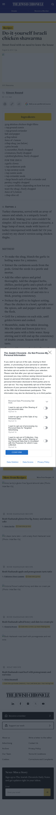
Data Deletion (12, 462)
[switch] (45, 408)
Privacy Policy (43, 462)
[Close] (50, 353)
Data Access (28, 462)
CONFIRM (17, 452)
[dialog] (28, 407)
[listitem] (28, 402)
